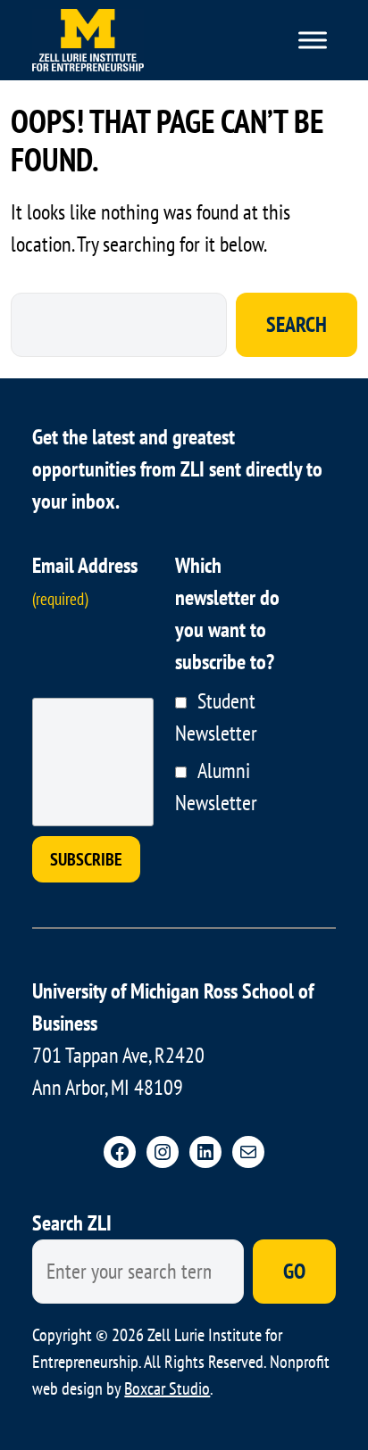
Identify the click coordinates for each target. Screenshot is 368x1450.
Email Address (85, 580)
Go (294, 1271)
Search (296, 324)
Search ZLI (72, 1223)
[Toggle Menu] (312, 39)
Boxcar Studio (167, 1388)
